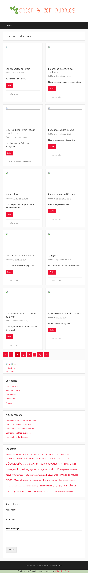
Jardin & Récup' (15, 162)
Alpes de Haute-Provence (26, 454)
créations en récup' (62, 459)
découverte (14, 463)
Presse (9, 403)
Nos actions (11, 394)
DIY (69, 459)
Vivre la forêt (12, 194)
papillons (21, 480)
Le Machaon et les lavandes (18, 433)
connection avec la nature (42, 458)
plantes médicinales (19, 486)
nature (51, 474)
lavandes (48, 470)
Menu (9, 25)
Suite (9, 85)
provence (21, 491)
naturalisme (30, 475)
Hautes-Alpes (69, 464)
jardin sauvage (37, 469)
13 (40, 355)
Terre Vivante (45, 492)
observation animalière (67, 475)
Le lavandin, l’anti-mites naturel (20, 428)
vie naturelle (60, 492)
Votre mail (11, 519)
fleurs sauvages (48, 463)
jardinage (26, 469)
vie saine (69, 492)
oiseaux (11, 480)
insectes (9, 470)
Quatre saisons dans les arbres (64, 313)
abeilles (9, 455)
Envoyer (11, 549)
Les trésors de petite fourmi (20, 255)
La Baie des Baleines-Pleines (19, 424)
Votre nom (11, 510)
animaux (58, 455)
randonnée (34, 491)
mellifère (10, 474)
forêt (60, 464)
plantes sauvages (32, 486)
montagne (20, 475)
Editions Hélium (28, 464)
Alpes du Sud (48, 454)
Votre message (13, 529)
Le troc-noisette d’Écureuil (61, 194)
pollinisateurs (46, 486)
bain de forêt (65, 455)
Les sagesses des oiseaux (61, 129)
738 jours (53, 255)
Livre (55, 469)
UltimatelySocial (62, 571)
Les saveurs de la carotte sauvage (21, 420)
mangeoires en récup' (68, 470)
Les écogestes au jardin (18, 68)
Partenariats (13, 94)
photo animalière (32, 480)
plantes (67, 480)
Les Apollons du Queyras (17, 437)
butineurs (23, 459)
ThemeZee (57, 565)
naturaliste (41, 475)
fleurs (35, 464)
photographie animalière (51, 480)
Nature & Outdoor (14, 390)
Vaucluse (51, 492)
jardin (16, 469)
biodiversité (12, 458)
